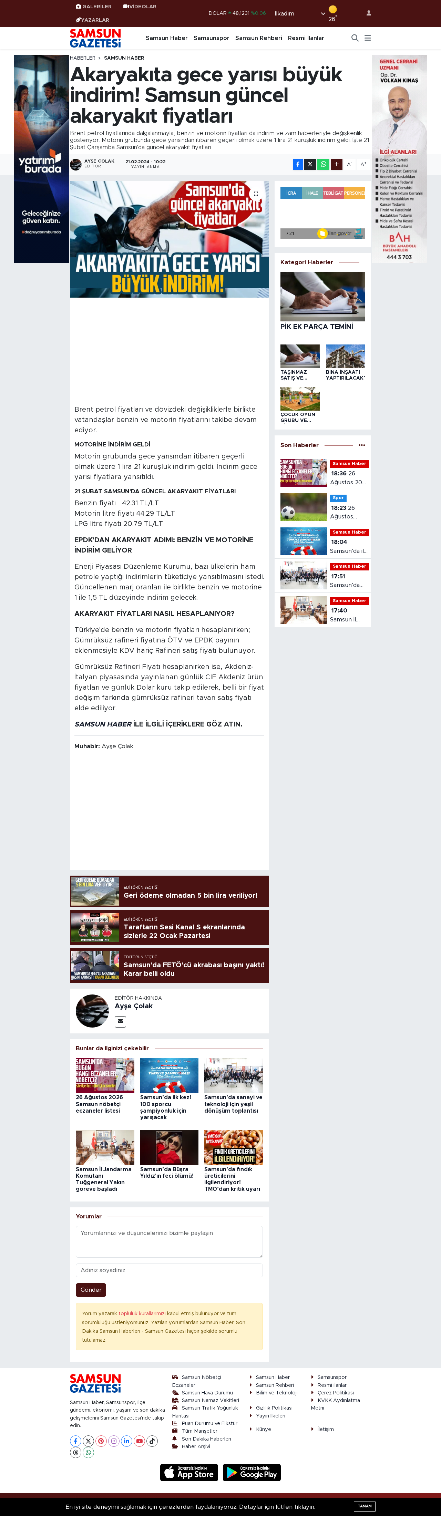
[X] (88, 1441)
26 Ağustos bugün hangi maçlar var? (347, 513)
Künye (263, 1429)
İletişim (326, 1429)
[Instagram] (114, 1441)
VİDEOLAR (142, 6)
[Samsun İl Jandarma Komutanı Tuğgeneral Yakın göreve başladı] (105, 1147)
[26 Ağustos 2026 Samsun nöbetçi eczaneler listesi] (105, 1075)
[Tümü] (362, 445)
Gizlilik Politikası (274, 1408)
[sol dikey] (41, 159)
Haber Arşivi (196, 1446)
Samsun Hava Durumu (207, 1392)
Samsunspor (211, 38)
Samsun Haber (167, 38)
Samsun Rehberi (258, 38)
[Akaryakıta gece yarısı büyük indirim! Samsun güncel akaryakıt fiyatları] (169, 239)
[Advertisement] (169, 350)
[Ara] (355, 38)
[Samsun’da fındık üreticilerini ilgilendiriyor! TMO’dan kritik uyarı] (233, 1147)
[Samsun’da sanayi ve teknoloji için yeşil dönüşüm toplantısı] (233, 1075)
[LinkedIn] (126, 1441)
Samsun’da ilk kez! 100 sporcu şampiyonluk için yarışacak (348, 547)
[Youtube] (139, 1441)
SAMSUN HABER (102, 724)
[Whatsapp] (88, 1452)
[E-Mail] (120, 1022)
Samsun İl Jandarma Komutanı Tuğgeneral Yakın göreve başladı (348, 616)
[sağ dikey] (399, 159)
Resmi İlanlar (306, 38)
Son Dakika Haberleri (206, 1439)
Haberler (82, 58)
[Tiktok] (152, 1441)
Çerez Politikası (336, 1392)
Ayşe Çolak (134, 1006)
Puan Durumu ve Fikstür (209, 1423)
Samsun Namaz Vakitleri (210, 1400)
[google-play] (252, 1472)
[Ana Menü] (368, 38)
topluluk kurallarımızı (143, 1313)
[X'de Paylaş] (310, 164)
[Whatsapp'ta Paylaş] (323, 164)
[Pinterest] (101, 1441)
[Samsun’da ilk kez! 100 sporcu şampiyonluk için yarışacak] (169, 1075)
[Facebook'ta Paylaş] (298, 164)
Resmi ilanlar (332, 1385)
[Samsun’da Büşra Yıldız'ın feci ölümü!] (169, 1147)
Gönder (91, 1290)
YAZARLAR (95, 20)
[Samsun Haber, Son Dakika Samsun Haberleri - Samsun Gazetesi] (96, 37)
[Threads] (75, 1452)
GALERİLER (97, 6)
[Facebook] (75, 1441)
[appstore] (190, 1472)
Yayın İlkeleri (270, 1416)
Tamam (365, 1506)
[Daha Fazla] (336, 164)
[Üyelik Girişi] (366, 13)
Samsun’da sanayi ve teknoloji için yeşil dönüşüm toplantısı (233, 1104)
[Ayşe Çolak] (92, 1010)
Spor (338, 498)
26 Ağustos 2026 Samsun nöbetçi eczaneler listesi (99, 1104)
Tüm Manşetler (199, 1431)
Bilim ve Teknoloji (277, 1392)
